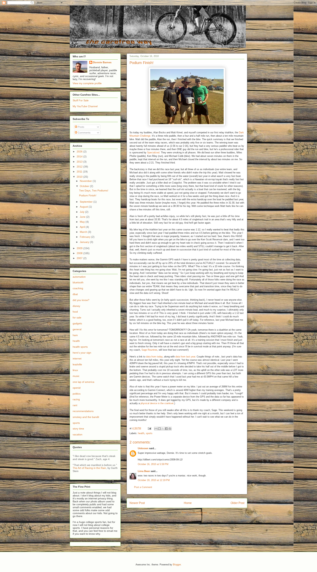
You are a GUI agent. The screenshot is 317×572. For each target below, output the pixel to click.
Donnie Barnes (102, 62)
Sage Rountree (149, 349)
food (75, 311)
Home (188, 503)
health (141, 433)
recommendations (83, 411)
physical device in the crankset (157, 403)
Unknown (143, 448)
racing (76, 399)
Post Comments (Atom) (194, 512)
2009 (80, 248)
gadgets (77, 323)
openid (77, 387)
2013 (80, 161)
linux (75, 370)
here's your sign (82, 352)
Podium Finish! (87, 195)
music (76, 376)
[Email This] (156, 428)
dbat (75, 294)
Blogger (177, 564)
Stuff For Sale (81, 100)
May (82, 221)
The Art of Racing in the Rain (89, 467)
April (83, 226)
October (85, 186)
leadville (77, 364)
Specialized (153, 152)
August (84, 206)
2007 (80, 258)
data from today (154, 356)
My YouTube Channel (85, 106)
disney (76, 305)
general (77, 329)
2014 (80, 156)
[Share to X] (163, 428)
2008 (80, 253)
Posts (80, 126)
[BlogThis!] (159, 428)
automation (79, 276)
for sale (77, 317)
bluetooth (78, 282)
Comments (83, 132)
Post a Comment (143, 487)
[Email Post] (149, 428)
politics (77, 393)
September (86, 201)
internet (77, 358)
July (82, 211)
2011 (80, 171)
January (85, 241)
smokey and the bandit (86, 417)
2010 (80, 176)
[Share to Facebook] (166, 428)
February (85, 236)
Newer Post (137, 503)
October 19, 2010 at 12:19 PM (154, 480)
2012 (80, 166)
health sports (80, 346)
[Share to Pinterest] (170, 428)
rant (75, 405)
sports (149, 433)
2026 (80, 151)
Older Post (237, 503)
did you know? (81, 300)
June (83, 216)
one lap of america (83, 381)
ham (75, 335)
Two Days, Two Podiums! (93, 190)
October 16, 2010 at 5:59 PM (153, 464)
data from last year (185, 356)
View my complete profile (87, 83)
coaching (78, 288)
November (86, 180)
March (84, 231)
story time (78, 428)
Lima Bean (144, 471)
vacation (77, 434)
